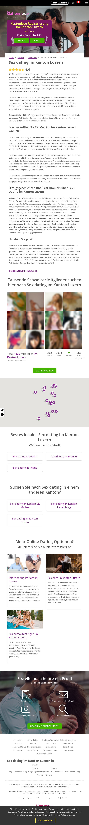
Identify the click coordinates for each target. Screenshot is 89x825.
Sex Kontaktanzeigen (32, 747)
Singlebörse (68, 747)
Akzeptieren (45, 820)
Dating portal (50, 743)
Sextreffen (18, 740)
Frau (37, 40)
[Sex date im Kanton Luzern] (64, 563)
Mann (21, 40)
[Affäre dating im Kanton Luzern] (24, 563)
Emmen (35, 765)
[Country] (78, 2)
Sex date (32, 743)
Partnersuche (50, 747)
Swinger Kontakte (44, 753)
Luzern (54, 768)
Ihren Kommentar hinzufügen (23, 271)
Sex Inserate (68, 743)
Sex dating (18, 750)
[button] (46, 401)
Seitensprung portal (68, 740)
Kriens (35, 768)
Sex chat (17, 743)
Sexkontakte (18, 747)
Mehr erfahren (44, 370)
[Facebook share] (2, 414)
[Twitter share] (2, 410)
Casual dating (32, 750)
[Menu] (86, 2)
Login (72, 3)
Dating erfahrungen (50, 740)
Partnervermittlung (51, 750)
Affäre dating (32, 740)
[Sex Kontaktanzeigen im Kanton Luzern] (24, 619)
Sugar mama (68, 750)
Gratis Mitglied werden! (44, 726)
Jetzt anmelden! (60, 3)
